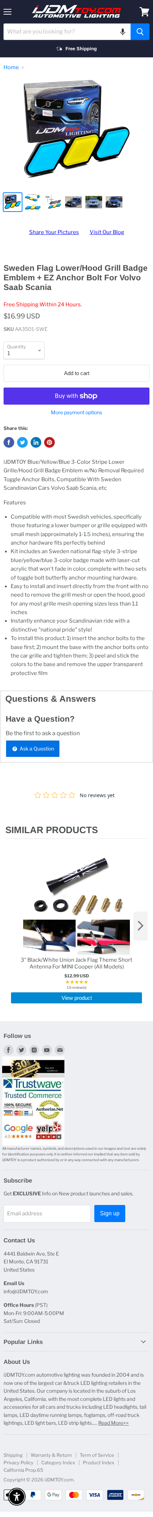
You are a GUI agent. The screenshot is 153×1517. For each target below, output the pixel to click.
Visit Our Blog (107, 232)
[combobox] (67, 32)
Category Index (58, 1462)
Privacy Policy (18, 1462)
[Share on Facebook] (9, 442)
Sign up (110, 1213)
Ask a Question (36, 748)
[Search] (140, 32)
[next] (140, 926)
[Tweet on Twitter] (22, 442)
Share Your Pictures (54, 232)
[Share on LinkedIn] (36, 442)
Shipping (13, 1455)
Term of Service (97, 1455)
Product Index (98, 1462)
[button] (123, 32)
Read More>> (113, 1423)
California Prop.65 (23, 1470)
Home (11, 67)
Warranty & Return (51, 1455)
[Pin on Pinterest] (49, 442)
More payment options (76, 412)
